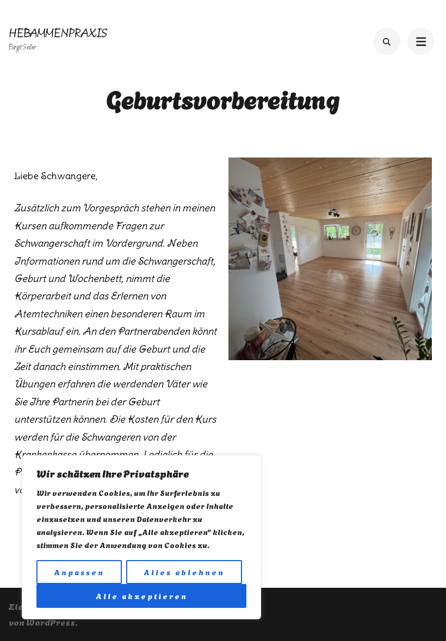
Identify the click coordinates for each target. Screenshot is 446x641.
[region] (141, 537)
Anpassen (79, 571)
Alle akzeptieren (142, 595)
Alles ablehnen (184, 571)
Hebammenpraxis (58, 34)
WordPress (50, 621)
